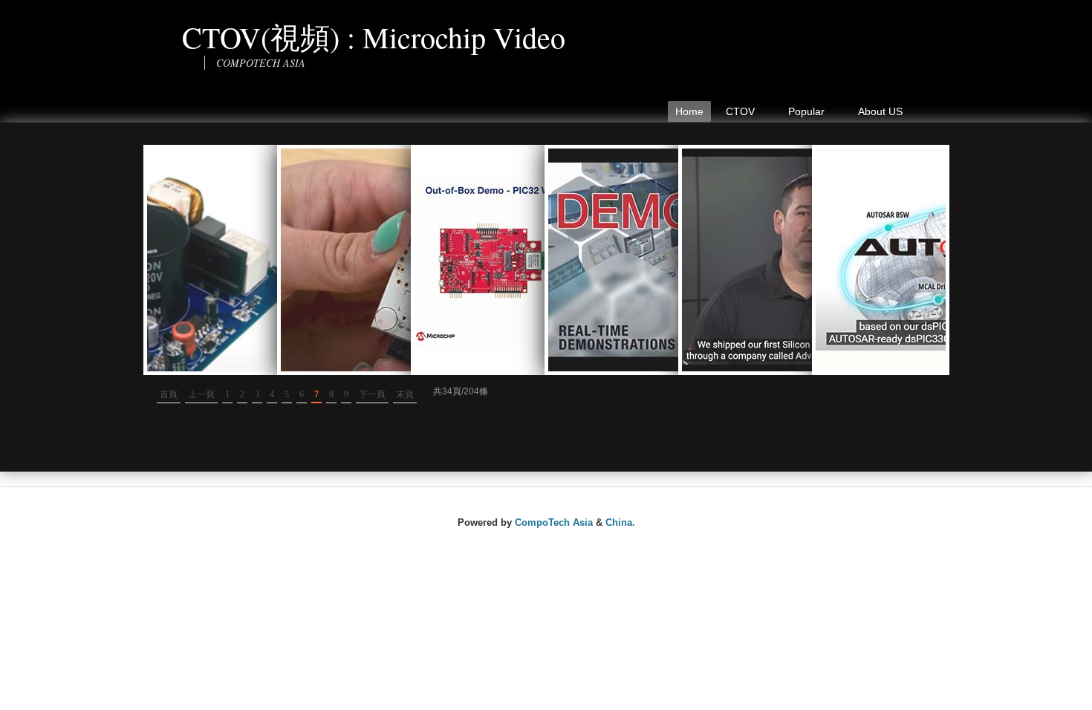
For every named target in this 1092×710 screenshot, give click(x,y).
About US (880, 111)
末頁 (405, 394)
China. (620, 522)
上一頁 (201, 394)
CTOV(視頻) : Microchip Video (373, 36)
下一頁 (372, 394)
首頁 (169, 394)
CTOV (736, 113)
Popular (803, 113)
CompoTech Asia (554, 522)
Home (689, 111)
